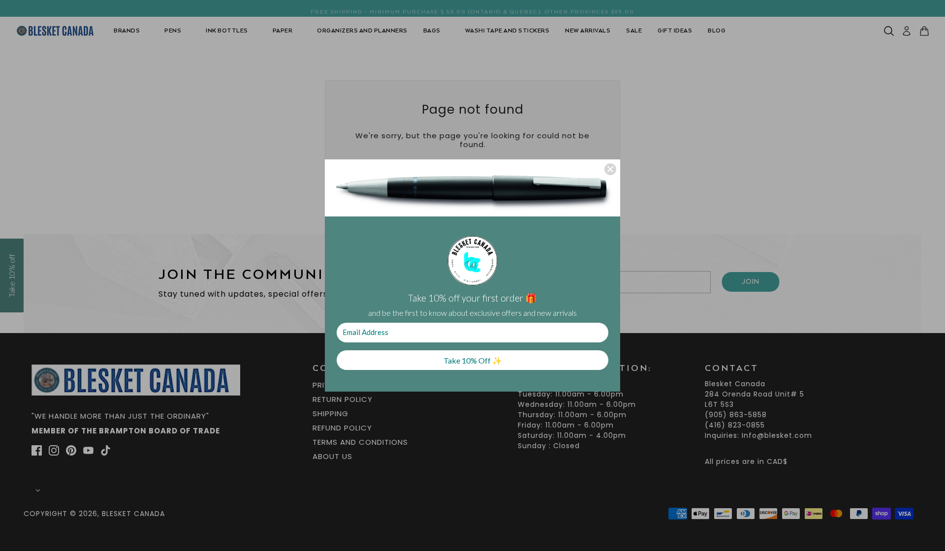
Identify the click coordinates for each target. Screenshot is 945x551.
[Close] (610, 169)
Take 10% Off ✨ (472, 360)
